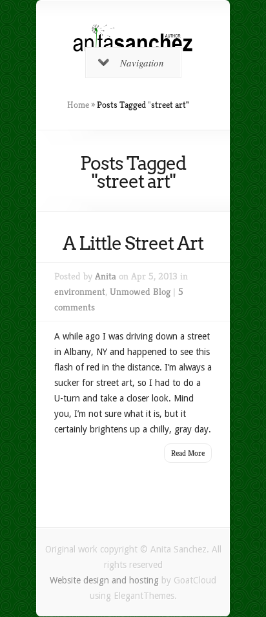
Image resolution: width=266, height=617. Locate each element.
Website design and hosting (104, 580)
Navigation (142, 62)
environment (79, 291)
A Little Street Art (133, 243)
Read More (188, 453)
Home (78, 104)
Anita (105, 276)
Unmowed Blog (140, 291)
